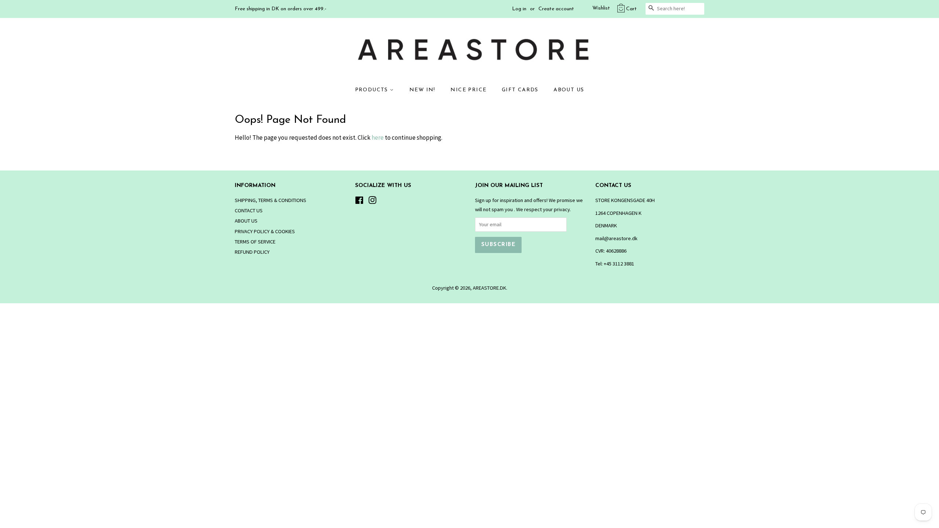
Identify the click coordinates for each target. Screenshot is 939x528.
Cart (631, 9)
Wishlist (601, 8)
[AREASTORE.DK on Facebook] (359, 201)
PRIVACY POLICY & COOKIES (265, 231)
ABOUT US (568, 90)
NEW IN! (422, 90)
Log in (519, 9)
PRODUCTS (372, 90)
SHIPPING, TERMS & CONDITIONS (270, 200)
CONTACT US (249, 210)
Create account (556, 9)
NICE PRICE (468, 90)
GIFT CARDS (520, 90)
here (378, 137)
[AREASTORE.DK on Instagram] (372, 201)
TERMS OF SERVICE (255, 241)
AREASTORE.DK (489, 288)
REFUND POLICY (252, 252)
